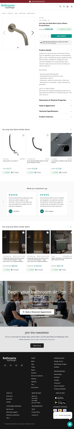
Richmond (9, 396)
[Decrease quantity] (41, 36)
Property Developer (60, 389)
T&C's (8, 418)
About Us (34, 396)
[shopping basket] (67, 6)
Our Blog (34, 400)
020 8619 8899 (43, 317)
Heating (33, 379)
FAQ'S (33, 409)
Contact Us (35, 415)
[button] (32, 33)
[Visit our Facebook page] (11, 365)
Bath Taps (22, 13)
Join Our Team (36, 402)
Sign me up (37, 346)
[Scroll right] (71, 129)
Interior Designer (59, 386)
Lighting (33, 381)
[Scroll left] (68, 129)
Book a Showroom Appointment (38, 312)
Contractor (57, 383)
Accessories (34, 387)
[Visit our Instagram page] (5, 365)
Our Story (34, 398)
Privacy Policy (36, 412)
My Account (9, 409)
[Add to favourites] (48, 20)
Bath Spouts (31, 13)
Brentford (9, 399)
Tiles (32, 384)
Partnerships (58, 374)
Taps (16, 13)
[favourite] (64, 6)
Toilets (33, 367)
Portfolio (56, 367)
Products (10, 13)
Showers (33, 373)
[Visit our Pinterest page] (22, 365)
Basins (33, 370)
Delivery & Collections (12, 415)
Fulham (8, 402)
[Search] (60, 6)
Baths (33, 361)
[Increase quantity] (48, 36)
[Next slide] (71, 201)
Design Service (58, 361)
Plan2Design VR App (60, 364)
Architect (56, 377)
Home (4, 13)
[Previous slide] (3, 201)
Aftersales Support (12, 412)
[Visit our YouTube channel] (16, 365)
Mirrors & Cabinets (37, 376)
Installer (56, 380)
